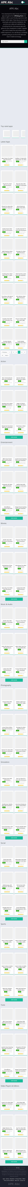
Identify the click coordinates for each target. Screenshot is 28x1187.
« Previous (4, 352)
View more (14, 437)
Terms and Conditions (9, 1180)
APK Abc (18, 1168)
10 (2, 355)
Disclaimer (12, 1178)
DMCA (23, 1178)
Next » (6, 355)
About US (17, 1180)
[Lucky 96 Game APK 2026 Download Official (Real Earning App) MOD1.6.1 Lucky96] (24, 134)
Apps (4, 1178)
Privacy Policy (18, 1178)
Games (7, 1178)
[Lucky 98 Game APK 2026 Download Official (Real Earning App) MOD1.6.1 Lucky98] (15, 134)
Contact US (22, 1180)
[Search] (25, 41)
